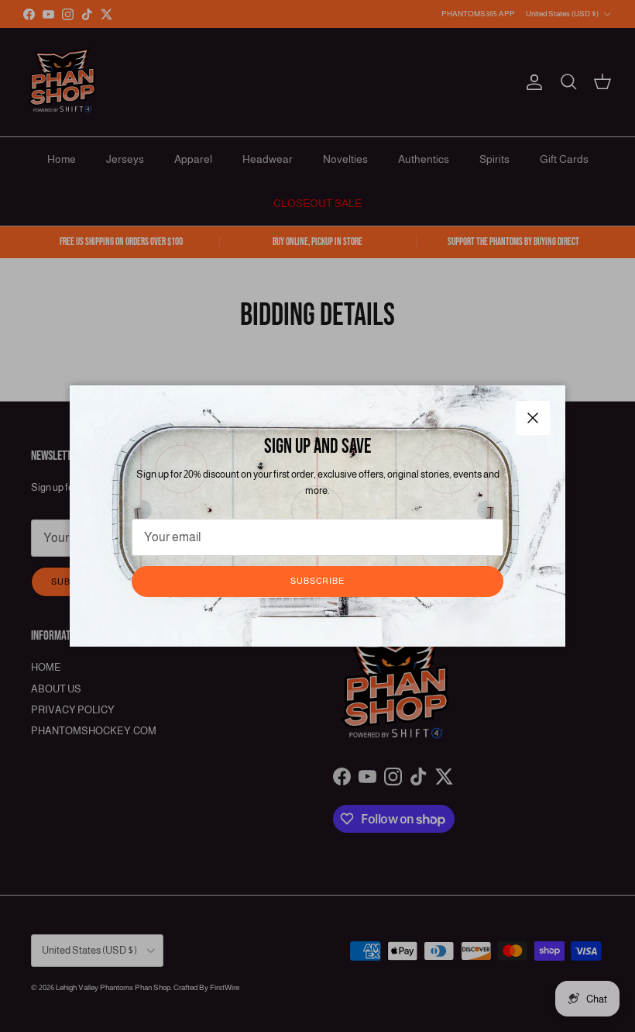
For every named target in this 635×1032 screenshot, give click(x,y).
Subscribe (317, 580)
